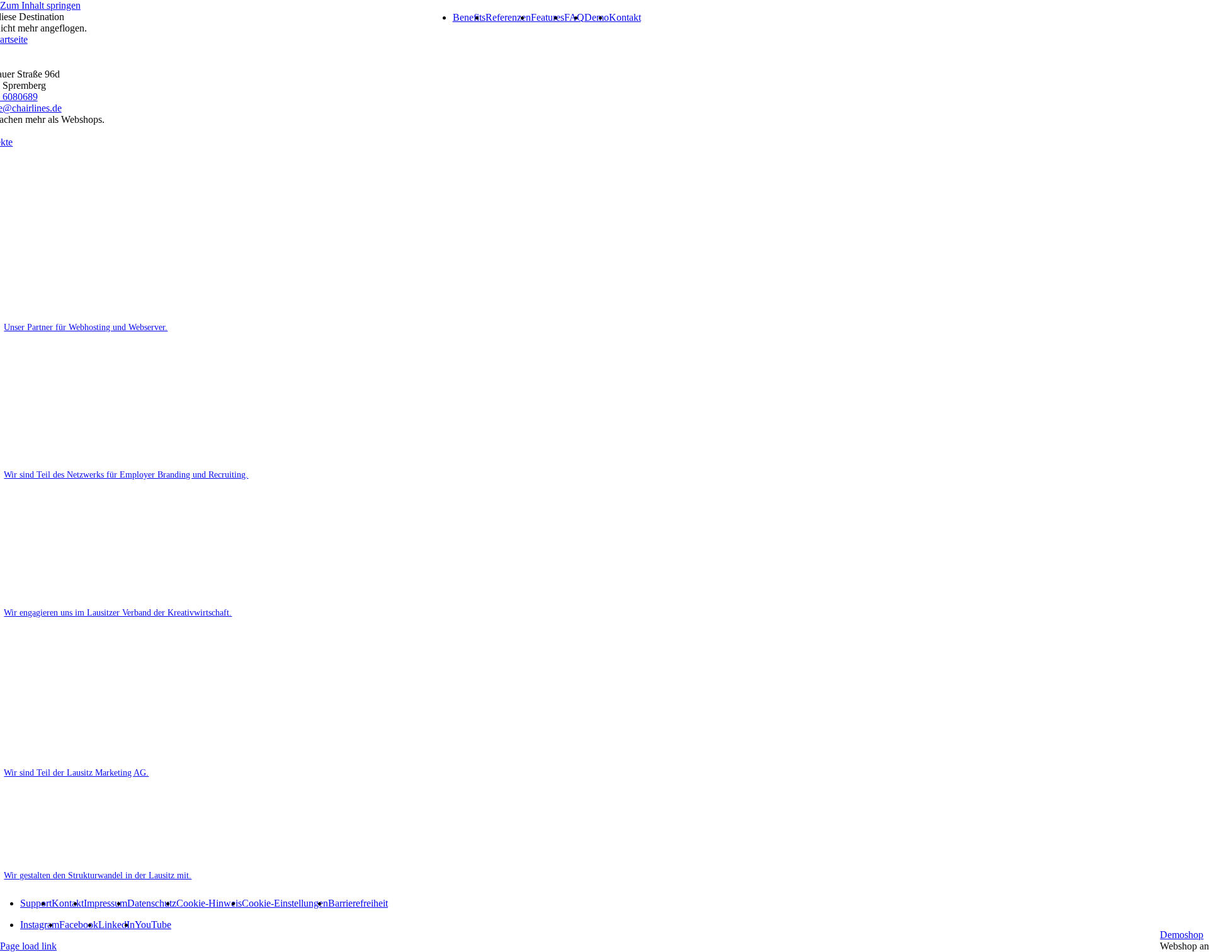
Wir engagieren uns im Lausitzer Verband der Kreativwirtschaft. (118, 612)
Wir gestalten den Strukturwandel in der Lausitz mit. (97, 875)
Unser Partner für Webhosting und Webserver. (85, 327)
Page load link (28, 946)
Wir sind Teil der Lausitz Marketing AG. (76, 772)
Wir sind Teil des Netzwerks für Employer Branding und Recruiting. (126, 474)
